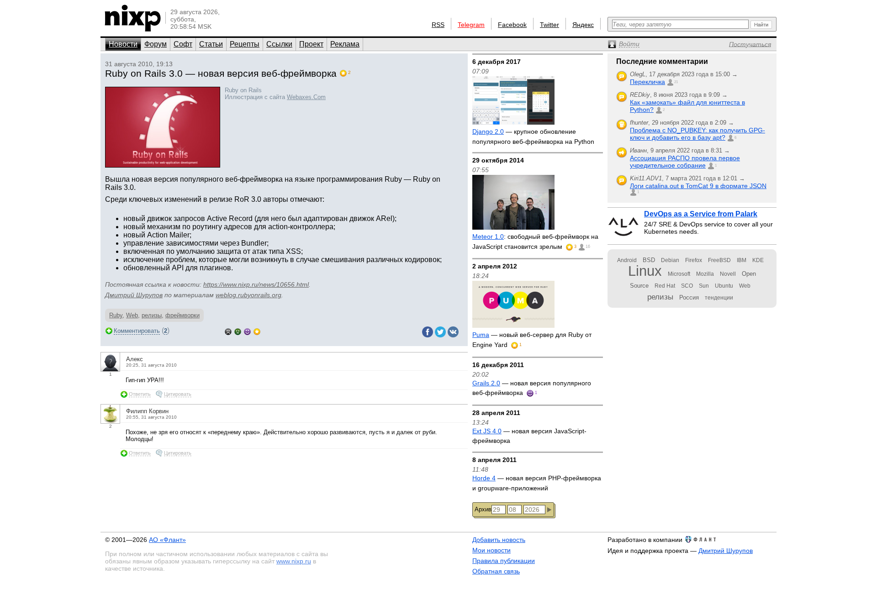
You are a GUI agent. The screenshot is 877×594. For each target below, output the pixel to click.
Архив (483, 509)
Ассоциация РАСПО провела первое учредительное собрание (685, 161)
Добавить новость (498, 539)
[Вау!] (257, 330)
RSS (438, 24)
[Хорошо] (247, 330)
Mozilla (705, 274)
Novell (728, 274)
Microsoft (679, 274)
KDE (758, 260)
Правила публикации (503, 560)
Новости (123, 44)
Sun (704, 286)
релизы (152, 315)
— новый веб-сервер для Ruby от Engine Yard (532, 339)
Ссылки (279, 44)
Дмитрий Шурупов (134, 295)
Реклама (344, 44)
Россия (689, 297)
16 (588, 246)
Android (627, 260)
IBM (741, 260)
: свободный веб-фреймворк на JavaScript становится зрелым (535, 241)
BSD (649, 260)
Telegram (471, 24)
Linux (645, 271)
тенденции (719, 297)
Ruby (115, 315)
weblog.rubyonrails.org (248, 295)
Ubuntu (724, 286)
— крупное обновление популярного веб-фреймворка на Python (533, 136)
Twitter (549, 24)
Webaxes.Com (306, 97)
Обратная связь (496, 571)
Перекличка (647, 81)
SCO (687, 286)
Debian (670, 260)
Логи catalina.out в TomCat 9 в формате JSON (698, 185)
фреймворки (182, 315)
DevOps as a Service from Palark (700, 214)
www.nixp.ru (293, 561)
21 (676, 82)
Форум (155, 44)
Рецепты (244, 44)
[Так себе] (237, 330)
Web (132, 315)
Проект (311, 44)
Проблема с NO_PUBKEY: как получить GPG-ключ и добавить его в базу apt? (697, 133)
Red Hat (665, 286)
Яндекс (583, 24)
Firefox (693, 260)
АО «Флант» (167, 539)
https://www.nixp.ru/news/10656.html (256, 284)
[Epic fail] (228, 330)
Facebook (512, 24)
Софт (183, 44)
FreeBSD (719, 260)
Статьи (211, 44)
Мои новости (491, 550)
